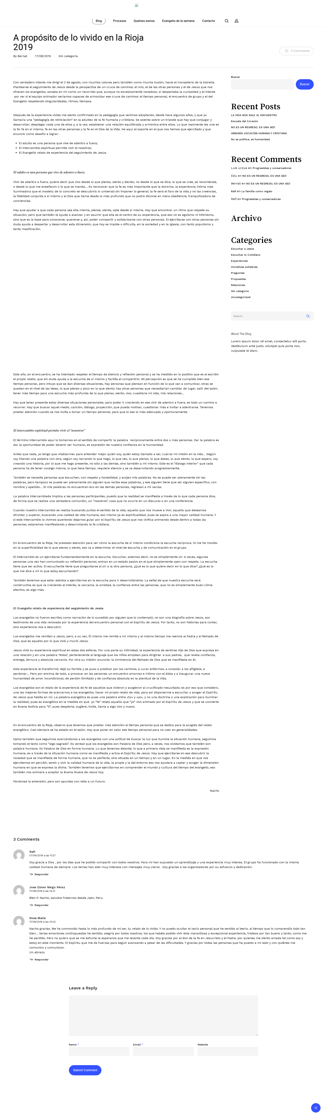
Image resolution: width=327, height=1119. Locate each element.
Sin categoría (68, 56)
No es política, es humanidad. (250, 139)
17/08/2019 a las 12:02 (42, 921)
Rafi (233, 191)
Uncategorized (240, 297)
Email (138, 1044)
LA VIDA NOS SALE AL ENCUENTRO (254, 115)
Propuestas (238, 278)
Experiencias (239, 260)
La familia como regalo (256, 191)
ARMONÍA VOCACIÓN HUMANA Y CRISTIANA (259, 133)
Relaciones (238, 285)
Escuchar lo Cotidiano (245, 254)
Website (203, 1044)
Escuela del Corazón (244, 121)
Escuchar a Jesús (242, 248)
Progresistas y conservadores (272, 168)
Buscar (235, 76)
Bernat (22, 56)
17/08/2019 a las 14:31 (42, 891)
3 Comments (300, 51)
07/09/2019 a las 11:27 (42, 855)
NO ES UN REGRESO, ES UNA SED (253, 127)
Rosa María (37, 918)
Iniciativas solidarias (244, 266)
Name (74, 1044)
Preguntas (237, 272)
